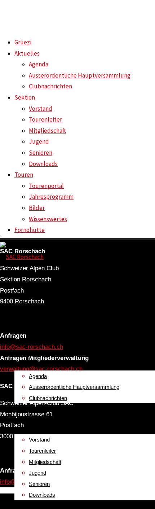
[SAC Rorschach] (22, 257)
